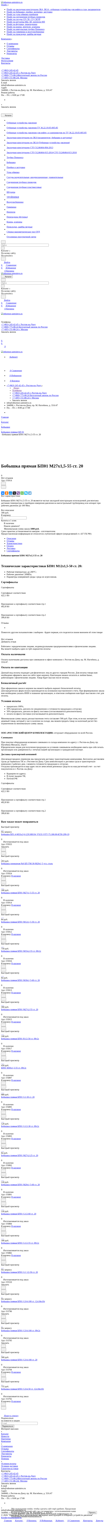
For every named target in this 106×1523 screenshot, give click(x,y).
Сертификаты (13, 48)
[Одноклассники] (6, 493)
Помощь (5, 1458)
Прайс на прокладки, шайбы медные (24, 34)
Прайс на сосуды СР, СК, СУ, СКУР (23, 19)
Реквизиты (12, 53)
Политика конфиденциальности (26, 1516)
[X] (14, 493)
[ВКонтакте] (2, 493)
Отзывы (10, 46)
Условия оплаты (8, 1463)
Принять (92, 1513)
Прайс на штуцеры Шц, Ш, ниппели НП (26, 22)
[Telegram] (29, 493)
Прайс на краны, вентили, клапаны (23, 27)
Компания (6, 1441)
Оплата (10, 546)
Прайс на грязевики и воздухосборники (25, 32)
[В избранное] (3, 483)
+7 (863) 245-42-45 (9, 70)
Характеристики (14, 543)
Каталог (5, 1434)
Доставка (11, 548)
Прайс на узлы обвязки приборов (22, 14)
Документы (12, 51)
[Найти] (3, 259)
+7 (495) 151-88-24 (14, 78)
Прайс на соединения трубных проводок (26, 17)
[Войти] (2, 338)
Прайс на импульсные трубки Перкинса (25, 29)
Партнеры (6, 1439)
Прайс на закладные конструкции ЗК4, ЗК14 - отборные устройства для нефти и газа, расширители (53, 9)
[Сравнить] (3, 487)
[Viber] (18, 493)
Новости (5, 1436)
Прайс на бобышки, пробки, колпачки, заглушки (29, 12)
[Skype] (26, 493)
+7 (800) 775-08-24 (24, 75)
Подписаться (7, 1426)
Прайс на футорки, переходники (22, 24)
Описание (11, 538)
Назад (16, 388)
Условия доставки (9, 1466)
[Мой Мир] (10, 493)
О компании (12, 43)
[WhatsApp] (22, 493)
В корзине (16, 876)
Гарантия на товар (9, 1468)
